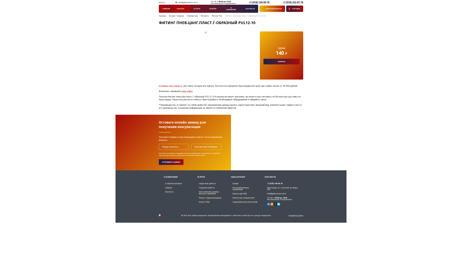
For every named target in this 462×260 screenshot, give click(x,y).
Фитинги (205, 16)
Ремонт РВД (204, 202)
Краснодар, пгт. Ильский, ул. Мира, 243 (282, 188)
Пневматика (192, 16)
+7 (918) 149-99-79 (259, 2)
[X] (275, 204)
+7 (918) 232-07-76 (293, 2)
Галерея (212, 9)
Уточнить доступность (170, 85)
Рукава (235, 183)
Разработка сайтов (296, 215)
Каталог (181, 9)
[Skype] (278, 204)
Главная (166, 9)
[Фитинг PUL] (206, 55)
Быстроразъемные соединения (240, 188)
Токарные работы (207, 187)
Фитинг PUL (217, 16)
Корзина (294, 9)
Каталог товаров (176, 16)
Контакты (250, 9)
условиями (190, 155)
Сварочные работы (207, 183)
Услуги (197, 9)
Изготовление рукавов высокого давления (209, 192)
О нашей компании (173, 183)
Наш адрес (187, 91)
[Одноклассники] (271, 204)
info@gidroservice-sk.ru (187, 2)
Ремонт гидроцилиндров (210, 197)
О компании (231, 8)
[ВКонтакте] (268, 204)
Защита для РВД (239, 193)
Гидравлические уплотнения (244, 202)
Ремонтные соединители (243, 197)
